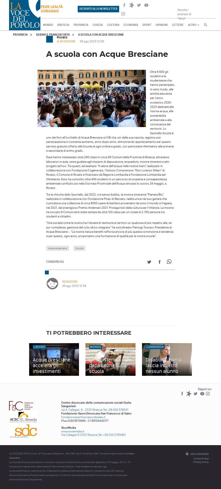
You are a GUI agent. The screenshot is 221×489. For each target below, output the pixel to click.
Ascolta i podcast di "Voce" (184, 13)
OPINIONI (162, 25)
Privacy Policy (201, 462)
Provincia (20, 35)
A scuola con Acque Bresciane (101, 35)
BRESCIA (63, 25)
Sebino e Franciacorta (53, 35)
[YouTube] (202, 396)
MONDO (48, 25)
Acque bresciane (57, 248)
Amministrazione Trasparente (25, 479)
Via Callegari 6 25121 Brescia (79, 435)
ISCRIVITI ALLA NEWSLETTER (98, 9)
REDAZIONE (70, 282)
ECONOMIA (131, 25)
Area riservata (199, 454)
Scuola (79, 248)
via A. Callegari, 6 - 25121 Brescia (82, 410)
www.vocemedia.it (72, 431)
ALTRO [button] (192, 25)
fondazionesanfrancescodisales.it (83, 417)
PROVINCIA (81, 25)
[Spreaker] (189, 396)
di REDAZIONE (66, 41)
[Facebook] (182, 396)
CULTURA (113, 25)
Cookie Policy (201, 458)
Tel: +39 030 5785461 (112, 435)
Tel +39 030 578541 (115, 410)
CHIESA (98, 25)
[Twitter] (196, 396)
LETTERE (178, 25)
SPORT (146, 25)
